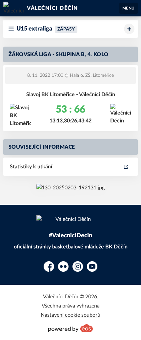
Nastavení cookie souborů (70, 315)
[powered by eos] (70, 328)
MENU (128, 8)
